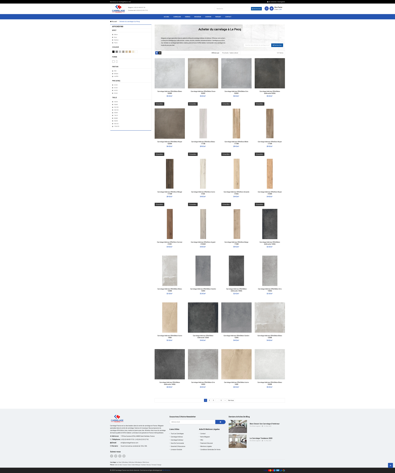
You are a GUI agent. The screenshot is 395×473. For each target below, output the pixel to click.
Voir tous (231, 400)
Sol (117, 462)
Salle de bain (118, 464)
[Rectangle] (116, 61)
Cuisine (125, 464)
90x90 (116, 121)
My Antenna (166, 470)
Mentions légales (206, 446)
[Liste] (159, 52)
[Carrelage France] (117, 418)
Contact (203, 433)
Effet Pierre (146, 462)
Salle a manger (136, 464)
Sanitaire (143, 464)
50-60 (115, 93)
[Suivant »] (225, 400)
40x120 (116, 110)
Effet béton (125, 462)
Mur (120, 462)
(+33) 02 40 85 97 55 (139, 7)
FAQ (201, 440)
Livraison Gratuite (176, 449)
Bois (115, 37)
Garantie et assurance (178, 446)
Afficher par (215, 53)
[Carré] (113, 61)
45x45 (116, 101)
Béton (116, 34)
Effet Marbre (138, 462)
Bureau (149, 464)
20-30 (115, 85)
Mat (115, 71)
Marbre (116, 40)
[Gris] (120, 51)
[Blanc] (136, 51)
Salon (129, 464)
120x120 (116, 126)
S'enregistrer (281, 2)
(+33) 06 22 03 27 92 (142, 10)
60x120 (116, 123)
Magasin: (130, 7)
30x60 (116, 104)
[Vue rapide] (182, 91)
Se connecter (272, 2)
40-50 (115, 90)
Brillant (116, 73)
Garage (159, 464)
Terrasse (154, 464)
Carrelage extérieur (177, 440)
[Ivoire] (133, 51)
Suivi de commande (177, 443)
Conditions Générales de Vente (210, 449)
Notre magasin (205, 437)
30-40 (115, 87)
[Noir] (113, 51)
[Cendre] (123, 51)
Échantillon (159, 104)
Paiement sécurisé (206, 443)
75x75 (116, 115)
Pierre (115, 43)
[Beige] (130, 51)
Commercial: (132, 10)
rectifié (116, 76)
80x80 (116, 118)
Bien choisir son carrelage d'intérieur (265, 424)
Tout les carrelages (177, 433)
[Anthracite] (116, 51)
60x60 (116, 112)
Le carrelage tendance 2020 (261, 438)
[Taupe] (126, 51)
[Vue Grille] (156, 52)
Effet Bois (131, 462)
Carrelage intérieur (177, 437)
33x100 (116, 107)
